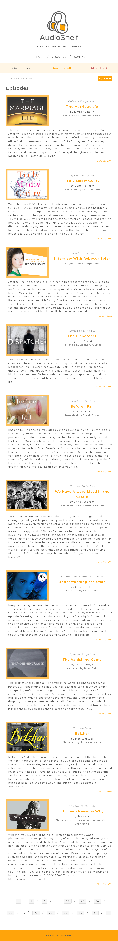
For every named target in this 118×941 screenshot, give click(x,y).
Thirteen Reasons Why (82, 811)
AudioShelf (62, 68)
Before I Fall (82, 406)
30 (80, 913)
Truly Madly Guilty (82, 181)
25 (10, 913)
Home (40, 57)
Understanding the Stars (82, 582)
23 (82, 901)
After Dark (99, 68)
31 (95, 913)
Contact (80, 57)
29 (65, 913)
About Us (59, 57)
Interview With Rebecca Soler (82, 258)
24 (97, 901)
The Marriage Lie (82, 107)
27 (36, 913)
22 (68, 901)
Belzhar (82, 733)
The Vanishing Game (82, 660)
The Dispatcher (82, 336)
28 (51, 913)
